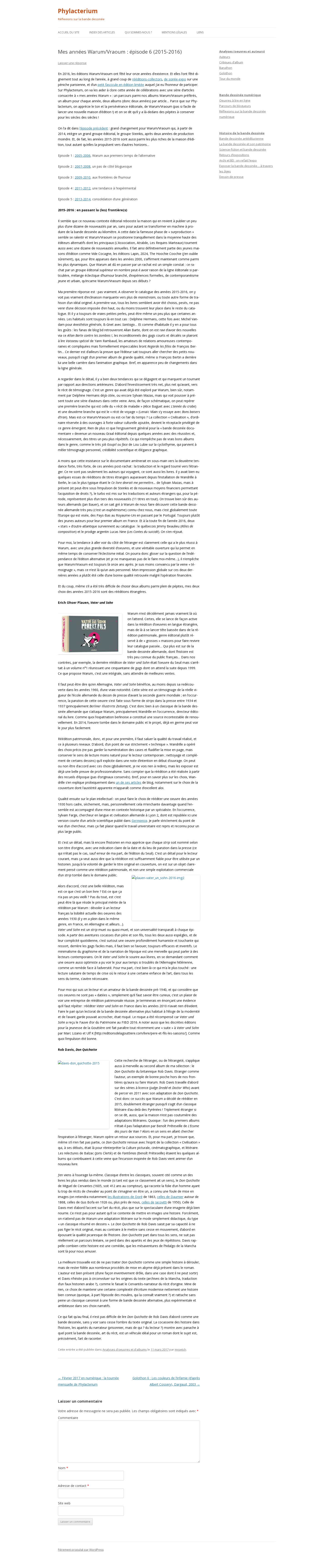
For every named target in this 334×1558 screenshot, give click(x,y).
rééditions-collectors (147, 79)
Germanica (139, 820)
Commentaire (68, 1418)
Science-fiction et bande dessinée (242, 149)
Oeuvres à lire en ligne (234, 100)
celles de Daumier (170, 1197)
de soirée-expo (175, 79)
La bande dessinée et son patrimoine (245, 144)
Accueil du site (68, 32)
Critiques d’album (231, 62)
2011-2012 (82, 188)
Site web (64, 1503)
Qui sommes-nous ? (138, 32)
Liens (200, 32)
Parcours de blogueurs (235, 106)
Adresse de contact (73, 1485)
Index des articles (102, 32)
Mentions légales (174, 32)
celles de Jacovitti (154, 1202)
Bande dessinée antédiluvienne (241, 139)
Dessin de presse (231, 177)
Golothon (225, 73)
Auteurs (224, 57)
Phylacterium (78, 11)
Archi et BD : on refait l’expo (238, 160)
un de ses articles (128, 782)
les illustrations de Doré (125, 1197)
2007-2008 (82, 166)
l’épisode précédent (94, 128)
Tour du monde (229, 79)
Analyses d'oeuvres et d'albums (124, 1349)
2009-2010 (82, 177)
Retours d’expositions (234, 155)
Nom (63, 1468)
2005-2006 (82, 155)
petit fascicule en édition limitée (121, 84)
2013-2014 (82, 199)
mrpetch (180, 1349)
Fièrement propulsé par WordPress (81, 1550)
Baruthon (225, 68)
